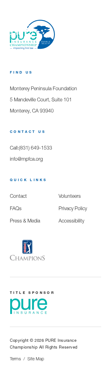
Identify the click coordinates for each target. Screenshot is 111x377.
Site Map (35, 359)
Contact (18, 196)
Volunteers (70, 196)
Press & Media (25, 221)
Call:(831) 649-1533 (31, 148)
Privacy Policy (73, 208)
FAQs (16, 208)
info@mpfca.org (26, 159)
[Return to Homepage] (20, 34)
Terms (15, 359)
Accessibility (71, 221)
